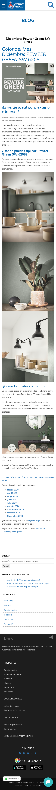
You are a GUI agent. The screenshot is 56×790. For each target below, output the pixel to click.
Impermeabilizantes (13, 674)
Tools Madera (10, 729)
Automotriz (9, 687)
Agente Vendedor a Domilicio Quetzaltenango (28, 583)
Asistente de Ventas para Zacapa (22, 586)
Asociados (8, 619)
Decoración (9, 624)
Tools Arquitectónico (13, 724)
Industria (8, 615)
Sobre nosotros (13, 699)
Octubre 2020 (13, 512)
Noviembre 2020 (15, 516)
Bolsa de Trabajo (12, 706)
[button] (48, 782)
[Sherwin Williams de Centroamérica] (16, 4)
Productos (10, 663)
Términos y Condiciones (14, 710)
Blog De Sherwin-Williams (18, 736)
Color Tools (11, 717)
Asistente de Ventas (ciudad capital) (23, 580)
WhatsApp (12, 778)
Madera (7, 605)
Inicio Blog (8, 600)
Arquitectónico (10, 610)
